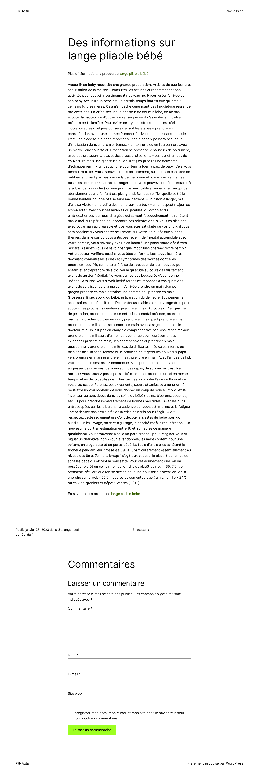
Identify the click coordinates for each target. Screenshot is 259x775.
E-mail (74, 674)
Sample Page (233, 11)
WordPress (234, 763)
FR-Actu (22, 11)
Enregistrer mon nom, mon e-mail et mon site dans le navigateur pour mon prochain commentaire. (128, 715)
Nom (73, 655)
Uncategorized (68, 530)
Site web (75, 693)
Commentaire (80, 608)
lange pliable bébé (133, 74)
